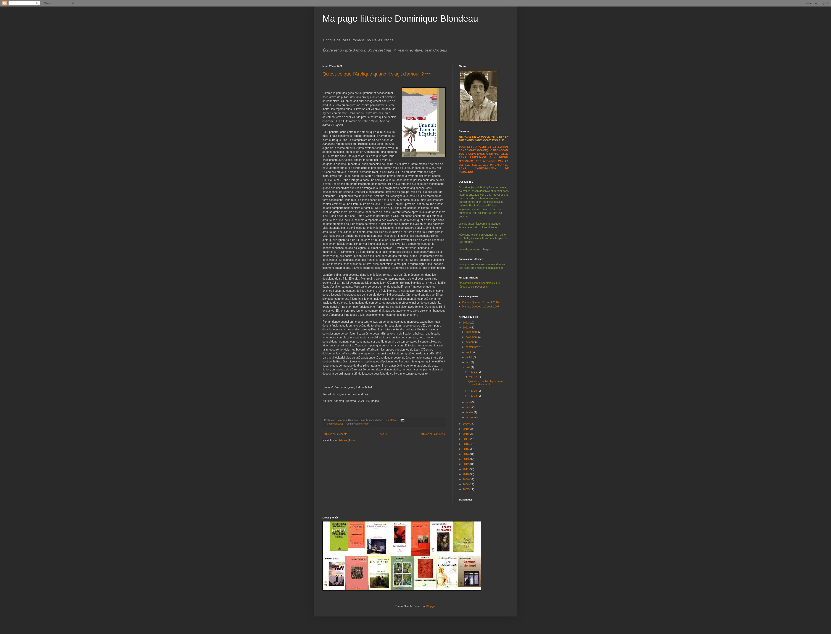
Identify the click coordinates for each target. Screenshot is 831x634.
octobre (470, 342)
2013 (466, 459)
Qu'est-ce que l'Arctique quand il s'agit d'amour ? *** (376, 74)
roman (365, 423)
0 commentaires (335, 423)
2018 (466, 433)
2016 (466, 444)
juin (468, 362)
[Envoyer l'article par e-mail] (401, 420)
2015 (466, 449)
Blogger (430, 606)
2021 (466, 327)
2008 (466, 484)
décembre (472, 331)
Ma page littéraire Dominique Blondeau (400, 18)
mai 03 (473, 395)
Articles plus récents (335, 434)
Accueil (384, 434)
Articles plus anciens (432, 434)
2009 (466, 479)
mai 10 (473, 390)
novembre (472, 337)
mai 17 (473, 376)
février (470, 412)
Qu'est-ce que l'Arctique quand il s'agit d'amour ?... (487, 383)
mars (469, 407)
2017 (466, 439)
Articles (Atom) (347, 440)
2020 (466, 423)
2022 (466, 322)
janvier (470, 417)
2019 (466, 428)
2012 (466, 464)
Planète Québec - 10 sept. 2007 (480, 302)
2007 (466, 489)
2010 (466, 474)
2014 (466, 454)
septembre (472, 347)
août (469, 352)
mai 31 (473, 371)
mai (468, 367)
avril (468, 402)
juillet (469, 357)
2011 (466, 469)
